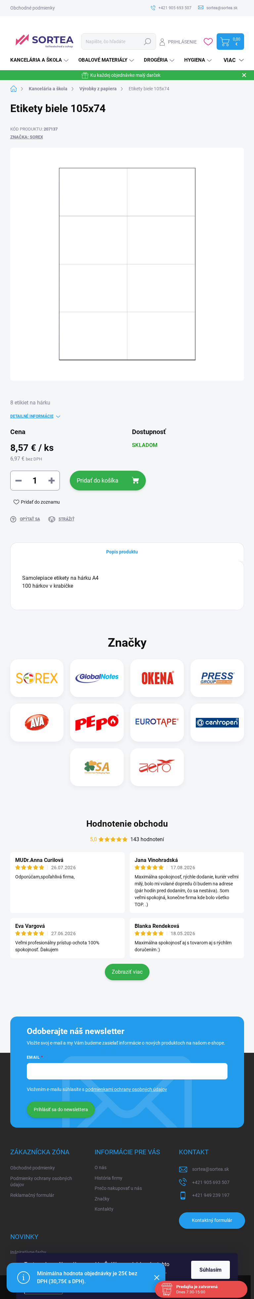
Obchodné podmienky (32, 8)
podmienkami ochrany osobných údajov (126, 1089)
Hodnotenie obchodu (127, 824)
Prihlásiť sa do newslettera (61, 1109)
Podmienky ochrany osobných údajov (41, 1182)
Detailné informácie (32, 416)
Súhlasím (210, 1270)
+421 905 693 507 (211, 1182)
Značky (102, 1198)
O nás (100, 1167)
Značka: (26, 136)
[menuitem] (40, 60)
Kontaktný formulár (212, 1220)
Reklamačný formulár (32, 1195)
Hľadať (147, 41)
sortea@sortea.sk (210, 1169)
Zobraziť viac (127, 972)
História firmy (108, 1178)
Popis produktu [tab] (122, 551)
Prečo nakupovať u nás (118, 1188)
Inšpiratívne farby (28, 1252)
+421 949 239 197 (211, 1195)
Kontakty (104, 1209)
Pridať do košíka (97, 480)
